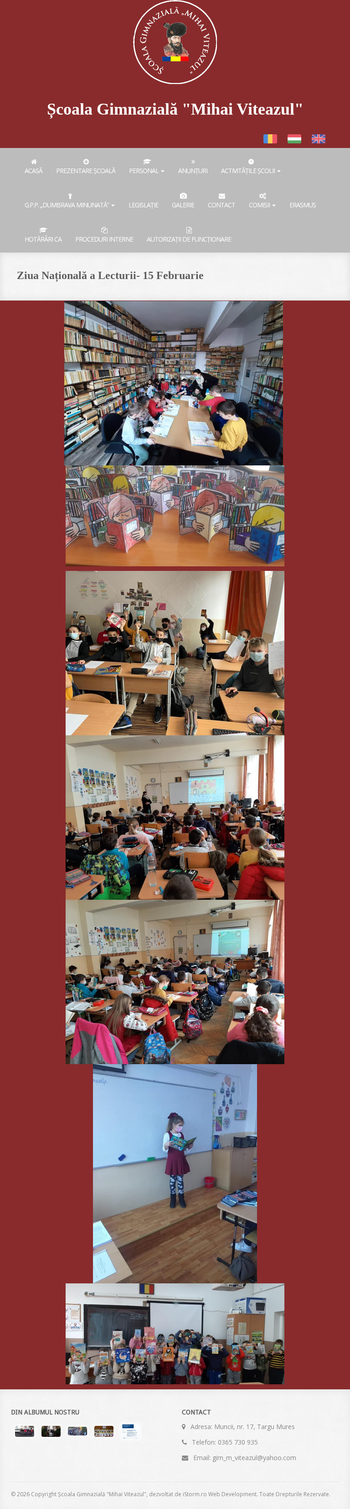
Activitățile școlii (248, 170)
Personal (144, 170)
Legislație (143, 204)
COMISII (260, 204)
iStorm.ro (195, 1494)
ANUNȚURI (192, 170)
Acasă (33, 170)
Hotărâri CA (43, 239)
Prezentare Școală (85, 170)
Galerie (183, 204)
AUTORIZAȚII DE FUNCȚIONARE (189, 239)
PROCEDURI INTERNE (104, 239)
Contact (221, 204)
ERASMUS (302, 204)
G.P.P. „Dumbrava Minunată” (67, 204)
